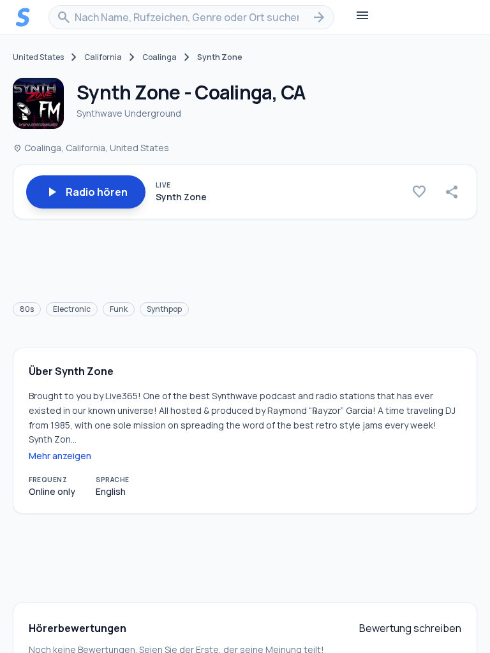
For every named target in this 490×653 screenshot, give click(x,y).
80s (27, 309)
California (103, 57)
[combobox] (191, 17)
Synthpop (164, 309)
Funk (119, 309)
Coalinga (159, 57)
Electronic (72, 309)
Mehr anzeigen (60, 456)
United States (38, 57)
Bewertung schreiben (410, 628)
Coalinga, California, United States (91, 148)
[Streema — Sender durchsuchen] (23, 17)
